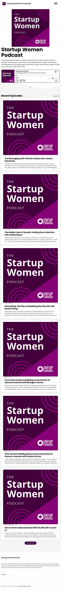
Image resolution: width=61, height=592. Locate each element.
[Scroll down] (30, 86)
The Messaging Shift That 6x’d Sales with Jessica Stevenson (29, 159)
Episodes (3, 574)
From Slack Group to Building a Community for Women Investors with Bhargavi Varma (27, 381)
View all (55, 96)
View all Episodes (30, 543)
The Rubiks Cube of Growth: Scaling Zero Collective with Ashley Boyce (29, 233)
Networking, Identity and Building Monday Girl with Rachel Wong (30, 307)
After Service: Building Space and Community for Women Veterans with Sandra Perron (29, 455)
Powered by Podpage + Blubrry (24, 586)
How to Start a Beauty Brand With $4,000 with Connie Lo (30, 528)
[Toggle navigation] (56, 3)
